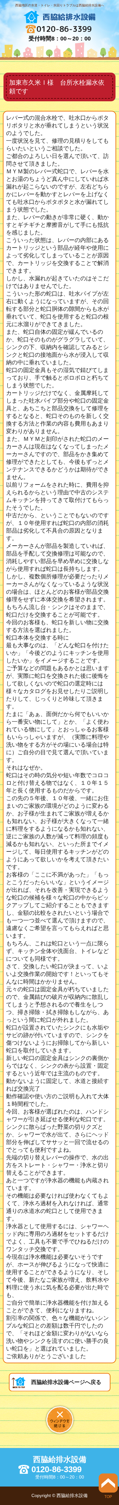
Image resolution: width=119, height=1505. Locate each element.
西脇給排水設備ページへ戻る (66, 1382)
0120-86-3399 (64, 29)
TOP (108, 1496)
